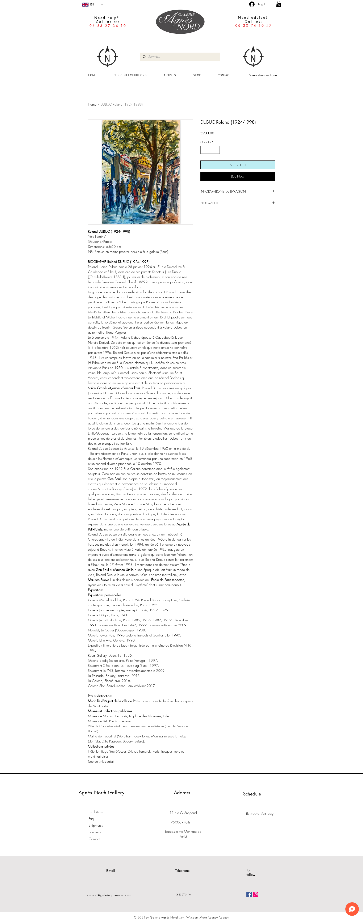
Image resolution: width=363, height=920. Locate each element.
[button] (278, 4)
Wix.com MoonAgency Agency (207, 917)
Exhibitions (96, 812)
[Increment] (216, 150)
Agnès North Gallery (102, 792)
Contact (94, 838)
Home (92, 104)
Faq (91, 818)
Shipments (96, 825)
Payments (95, 832)
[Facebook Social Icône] (249, 894)
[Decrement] (203, 150)
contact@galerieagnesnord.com (109, 895)
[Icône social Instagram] (255, 894)
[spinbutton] (210, 150)
